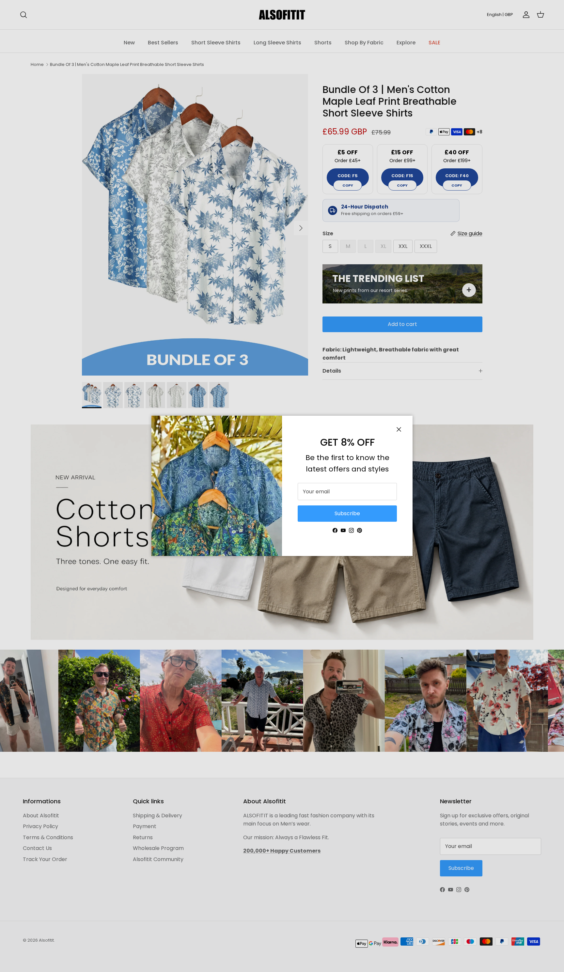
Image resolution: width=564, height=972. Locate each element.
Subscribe (347, 513)
